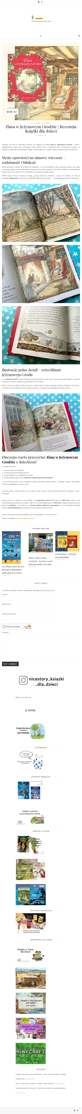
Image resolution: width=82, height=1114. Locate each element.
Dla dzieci (46, 123)
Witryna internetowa (9, 614)
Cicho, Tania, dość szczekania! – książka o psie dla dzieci (35, 1083)
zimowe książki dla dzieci (24, 518)
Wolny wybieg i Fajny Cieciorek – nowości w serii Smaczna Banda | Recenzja (40, 561)
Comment (5, 632)
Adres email (6, 604)
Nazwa (5, 594)
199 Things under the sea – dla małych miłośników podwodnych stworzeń (13, 569)
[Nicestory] (41, 18)
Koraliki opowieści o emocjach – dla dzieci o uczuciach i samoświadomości (41, 1088)
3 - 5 (33, 123)
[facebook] (39, 2)
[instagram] (41, 2)
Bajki (38, 123)
